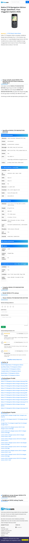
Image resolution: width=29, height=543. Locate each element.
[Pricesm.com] (5, 2)
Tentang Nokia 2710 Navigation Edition (11, 369)
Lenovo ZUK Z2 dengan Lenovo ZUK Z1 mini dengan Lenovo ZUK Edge (14, 447)
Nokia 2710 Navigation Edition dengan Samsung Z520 (14, 388)
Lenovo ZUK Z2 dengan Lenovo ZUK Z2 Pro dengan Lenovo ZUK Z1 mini (13, 459)
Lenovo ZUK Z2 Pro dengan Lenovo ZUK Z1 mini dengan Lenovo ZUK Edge (13, 427)
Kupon (2, 535)
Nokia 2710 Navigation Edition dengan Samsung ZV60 (14, 390)
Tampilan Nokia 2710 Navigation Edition (11, 371)
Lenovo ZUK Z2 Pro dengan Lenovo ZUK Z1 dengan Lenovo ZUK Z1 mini (13, 451)
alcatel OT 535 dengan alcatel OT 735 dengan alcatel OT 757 (14, 419)
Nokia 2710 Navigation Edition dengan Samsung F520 (14, 395)
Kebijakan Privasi (5, 532)
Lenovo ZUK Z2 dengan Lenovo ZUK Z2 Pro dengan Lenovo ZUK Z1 (13, 439)
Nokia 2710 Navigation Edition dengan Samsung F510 (14, 397)
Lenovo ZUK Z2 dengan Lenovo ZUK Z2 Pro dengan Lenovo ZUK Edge (13, 455)
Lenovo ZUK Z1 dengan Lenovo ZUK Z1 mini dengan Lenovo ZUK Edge (14, 443)
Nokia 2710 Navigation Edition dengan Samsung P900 (14, 381)
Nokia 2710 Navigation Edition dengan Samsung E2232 (14, 408)
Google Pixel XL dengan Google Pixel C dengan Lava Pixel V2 (14, 416)
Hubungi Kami (4, 533)
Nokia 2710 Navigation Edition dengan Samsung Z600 (14, 385)
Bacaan (3, 527)
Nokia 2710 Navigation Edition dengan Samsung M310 (14, 399)
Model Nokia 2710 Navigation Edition (10, 373)
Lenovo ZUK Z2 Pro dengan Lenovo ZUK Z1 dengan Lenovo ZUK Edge (13, 431)
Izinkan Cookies (25, 540)
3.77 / (11, 33)
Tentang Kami (4, 529)
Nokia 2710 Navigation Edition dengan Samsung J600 (14, 392)
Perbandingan (5, 536)
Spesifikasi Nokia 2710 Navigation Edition (11, 367)
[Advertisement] (14, 61)
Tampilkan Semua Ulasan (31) (14, 359)
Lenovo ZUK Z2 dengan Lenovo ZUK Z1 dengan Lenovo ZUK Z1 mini (12, 435)
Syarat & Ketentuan (6, 530)
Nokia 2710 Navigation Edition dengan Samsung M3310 (13, 405)
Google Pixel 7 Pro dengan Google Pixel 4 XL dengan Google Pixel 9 (14, 423)
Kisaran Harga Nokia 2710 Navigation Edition (12, 364)
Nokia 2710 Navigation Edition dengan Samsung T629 (14, 383)
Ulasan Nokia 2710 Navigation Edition (10, 375)
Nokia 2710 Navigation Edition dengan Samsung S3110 (14, 402)
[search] (27, 2)
